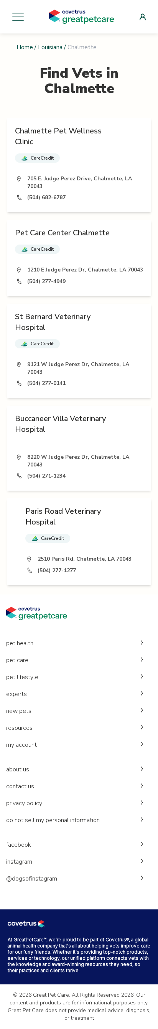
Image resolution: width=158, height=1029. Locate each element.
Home (24, 47)
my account (21, 745)
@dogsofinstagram (31, 878)
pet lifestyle (22, 677)
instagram (19, 862)
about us (17, 769)
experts (16, 694)
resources (19, 728)
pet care (17, 660)
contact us (20, 786)
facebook (18, 845)
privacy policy (24, 803)
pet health (19, 643)
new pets (18, 711)
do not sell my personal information (53, 820)
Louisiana (50, 47)
